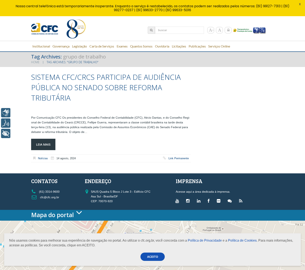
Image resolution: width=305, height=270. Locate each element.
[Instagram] (188, 200)
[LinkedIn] (199, 200)
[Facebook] (209, 200)
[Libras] (5, 112)
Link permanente (178, 158)
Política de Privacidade (205, 240)
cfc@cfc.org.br (49, 197)
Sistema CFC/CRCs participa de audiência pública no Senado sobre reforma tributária (106, 87)
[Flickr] (219, 200)
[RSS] (241, 200)
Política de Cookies (242, 240)
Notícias (43, 158)
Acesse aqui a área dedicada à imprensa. (203, 191)
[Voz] (5, 123)
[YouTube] (178, 200)
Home (35, 62)
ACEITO (152, 256)
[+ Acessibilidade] (5, 133)
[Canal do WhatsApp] (230, 200)
